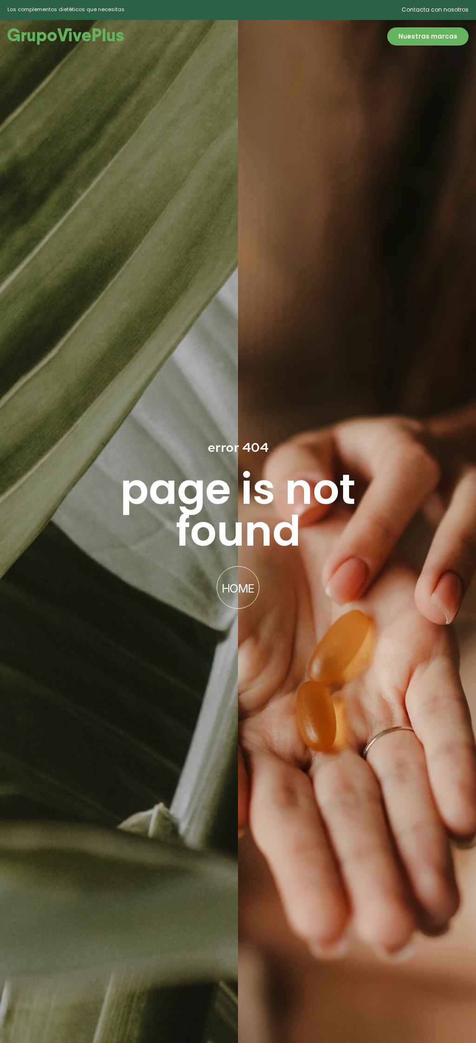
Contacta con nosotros (435, 9)
